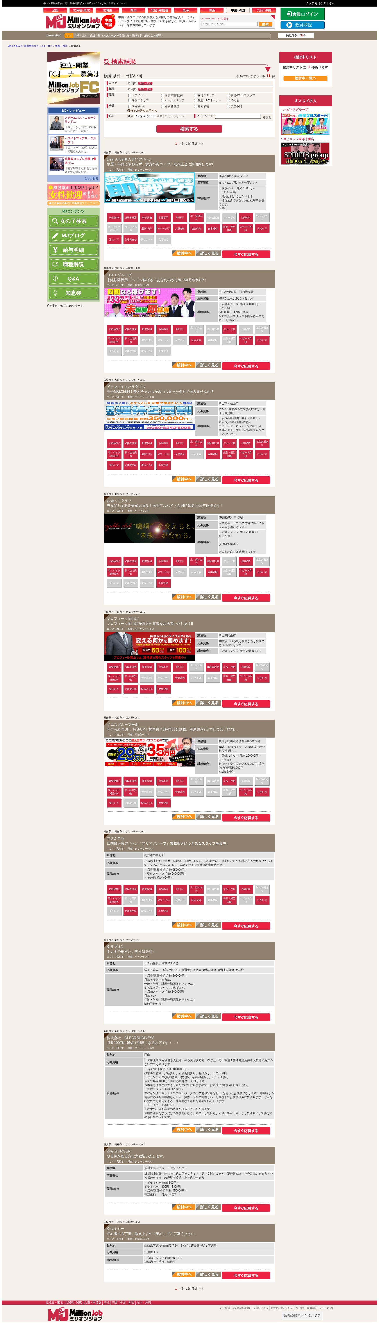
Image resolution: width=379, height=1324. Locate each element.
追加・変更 (145, 83)
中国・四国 (239, 11)
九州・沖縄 (265, 11)
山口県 (107, 1221)
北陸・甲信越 (161, 11)
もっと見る (91, 178)
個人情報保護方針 (242, 1308)
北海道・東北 (83, 11)
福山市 (118, 380)
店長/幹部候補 (174, 95)
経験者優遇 (172, 106)
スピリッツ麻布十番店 (298, 139)
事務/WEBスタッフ (243, 95)
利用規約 (225, 1308)
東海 (187, 11)
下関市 (118, 1221)
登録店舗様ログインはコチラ (301, 1315)
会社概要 (300, 1308)
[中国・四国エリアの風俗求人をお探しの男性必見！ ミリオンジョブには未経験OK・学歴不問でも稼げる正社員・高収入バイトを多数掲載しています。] (81, 27)
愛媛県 (107, 268)
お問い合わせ (261, 1308)
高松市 (118, 494)
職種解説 (73, 264)
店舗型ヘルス (133, 268)
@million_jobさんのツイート (65, 305)
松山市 (118, 268)
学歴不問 (236, 106)
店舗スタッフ (140, 100)
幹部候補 (203, 106)
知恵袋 (73, 293)
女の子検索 (73, 221)
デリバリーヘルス (135, 152)
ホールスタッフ (175, 100)
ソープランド (133, 494)
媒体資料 (312, 1308)
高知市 (118, 152)
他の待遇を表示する (144, 110)
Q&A (73, 279)
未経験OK (138, 106)
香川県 (107, 494)
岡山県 (107, 611)
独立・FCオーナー (209, 100)
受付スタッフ (206, 95)
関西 (213, 11)
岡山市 (118, 611)
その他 (235, 100)
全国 (56, 11)
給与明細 (73, 250)
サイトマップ (326, 1308)
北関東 (109, 11)
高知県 (107, 152)
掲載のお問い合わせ (282, 1308)
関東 (135, 11)
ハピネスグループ (295, 109)
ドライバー (139, 95)
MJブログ (73, 235)
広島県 (107, 380)
